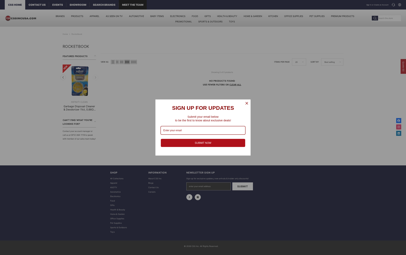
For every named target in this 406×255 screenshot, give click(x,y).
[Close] (247, 103)
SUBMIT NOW (203, 143)
